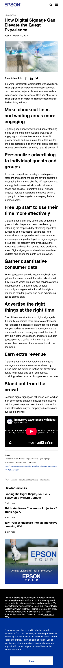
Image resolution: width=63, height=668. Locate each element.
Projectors (45, 479)
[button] (57, 5)
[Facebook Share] (25, 78)
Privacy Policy (50, 606)
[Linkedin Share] (31, 78)
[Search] (49, 5)
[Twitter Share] (36, 78)
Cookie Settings (23, 636)
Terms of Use (38, 609)
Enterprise (10, 15)
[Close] (31, 660)
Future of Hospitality (28, 479)
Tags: (7, 479)
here (18, 649)
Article (14, 479)
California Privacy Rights (16, 609)
